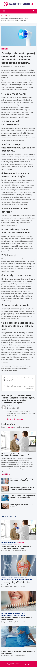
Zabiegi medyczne (7, 544)
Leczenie (13, 542)
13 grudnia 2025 (8, 586)
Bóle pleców (5, 649)
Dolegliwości (15, 649)
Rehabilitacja (6, 579)
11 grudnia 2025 (8, 622)
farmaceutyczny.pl (24, 664)
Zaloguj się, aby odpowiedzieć (15, 419)
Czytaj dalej (4, 474)
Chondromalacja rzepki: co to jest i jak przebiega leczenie (22, 480)
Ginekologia (5, 542)
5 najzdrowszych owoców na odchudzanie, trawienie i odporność (18, 387)
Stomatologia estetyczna (17, 613)
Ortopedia (23, 578)
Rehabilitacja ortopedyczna (22, 579)
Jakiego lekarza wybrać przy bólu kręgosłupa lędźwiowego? (22, 496)
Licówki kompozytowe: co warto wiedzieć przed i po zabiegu (22, 488)
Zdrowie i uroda (19, 615)
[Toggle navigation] (3, 11)
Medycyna (20, 542)
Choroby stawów (7, 578)
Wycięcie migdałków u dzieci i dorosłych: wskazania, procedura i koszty (16, 455)
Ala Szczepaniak (20, 66)
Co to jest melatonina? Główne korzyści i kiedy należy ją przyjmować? (18, 379)
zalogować (10, 427)
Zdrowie (4, 49)
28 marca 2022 (8, 66)
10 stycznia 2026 (8, 550)
